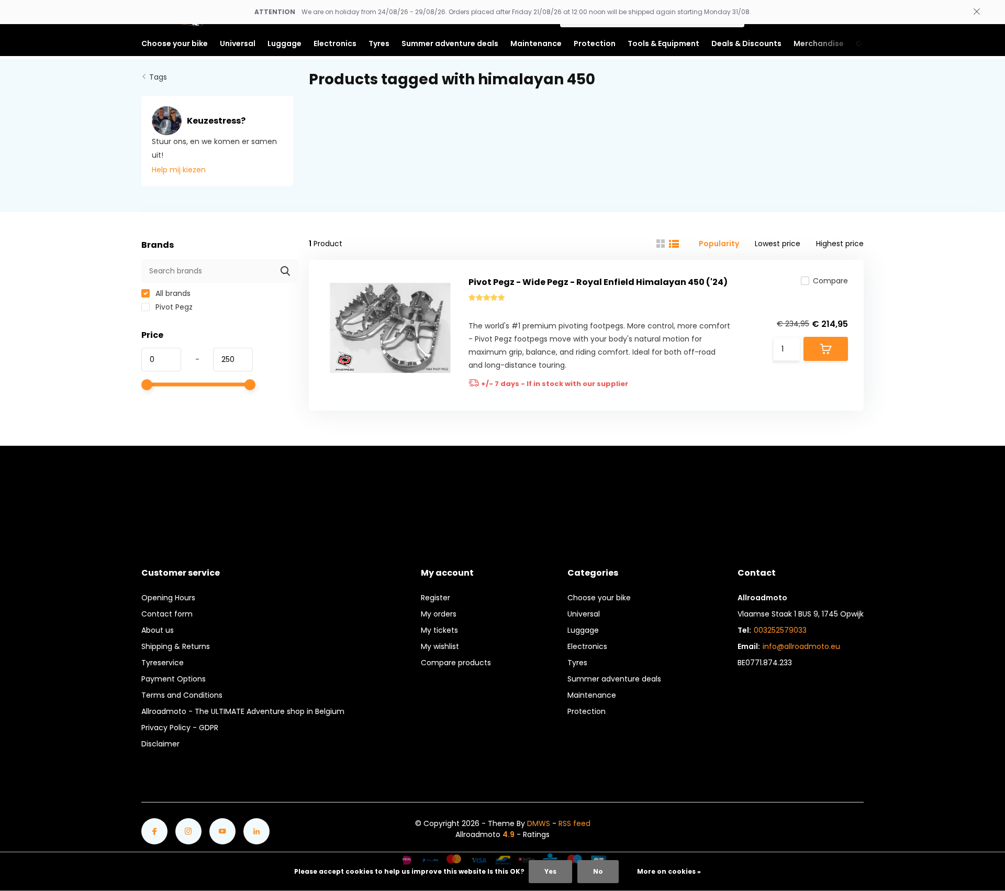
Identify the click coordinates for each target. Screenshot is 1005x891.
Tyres (577, 662)
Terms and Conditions (181, 695)
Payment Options (173, 679)
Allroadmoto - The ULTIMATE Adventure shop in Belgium (242, 711)
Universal (583, 614)
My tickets (439, 630)
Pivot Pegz (173, 307)
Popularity (719, 243)
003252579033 (780, 630)
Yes (550, 871)
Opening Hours (168, 597)
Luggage (583, 630)
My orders (438, 614)
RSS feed (574, 823)
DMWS (538, 823)
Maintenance (591, 695)
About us (157, 630)
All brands (172, 293)
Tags (158, 77)
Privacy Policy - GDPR (179, 727)
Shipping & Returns (175, 646)
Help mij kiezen (179, 169)
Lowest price (777, 243)
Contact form (167, 614)
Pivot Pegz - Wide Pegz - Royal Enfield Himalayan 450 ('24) (598, 282)
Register (435, 597)
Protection (586, 711)
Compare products (456, 662)
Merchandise (819, 43)
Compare (830, 281)
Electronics (587, 646)
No (598, 871)
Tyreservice (162, 662)
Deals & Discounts (746, 43)
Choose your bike (599, 597)
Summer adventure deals (449, 43)
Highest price (840, 243)
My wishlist (440, 646)
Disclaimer (160, 744)
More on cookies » (669, 871)
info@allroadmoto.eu (801, 646)
